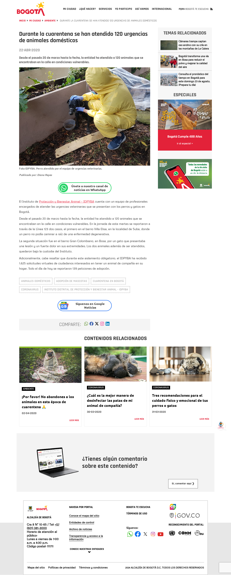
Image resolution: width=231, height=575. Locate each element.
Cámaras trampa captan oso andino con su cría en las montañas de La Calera (194, 45)
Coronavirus (30, 289)
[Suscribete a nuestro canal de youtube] (161, 534)
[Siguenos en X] (145, 534)
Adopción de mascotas (71, 281)
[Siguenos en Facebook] (130, 534)
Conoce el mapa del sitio (84, 515)
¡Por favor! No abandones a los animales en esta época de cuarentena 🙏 (48, 401)
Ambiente (50, 20)
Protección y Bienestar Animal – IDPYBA (66, 201)
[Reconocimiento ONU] (172, 533)
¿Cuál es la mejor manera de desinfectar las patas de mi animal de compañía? (110, 400)
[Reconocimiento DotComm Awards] (184, 533)
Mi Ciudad (35, 20)
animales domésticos (35, 281)
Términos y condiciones (93, 567)
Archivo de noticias (80, 529)
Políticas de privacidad (62, 567)
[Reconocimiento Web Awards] (199, 533)
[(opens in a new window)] (102, 325)
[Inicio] (31, 9)
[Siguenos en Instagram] (153, 534)
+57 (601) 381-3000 (43, 526)
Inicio (22, 20)
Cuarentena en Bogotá (108, 281)
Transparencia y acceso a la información (86, 537)
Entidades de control (81, 522)
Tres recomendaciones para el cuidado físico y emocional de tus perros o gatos (180, 400)
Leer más (74, 420)
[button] (86, 325)
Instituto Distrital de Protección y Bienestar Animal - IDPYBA (86, 289)
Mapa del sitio (36, 567)
